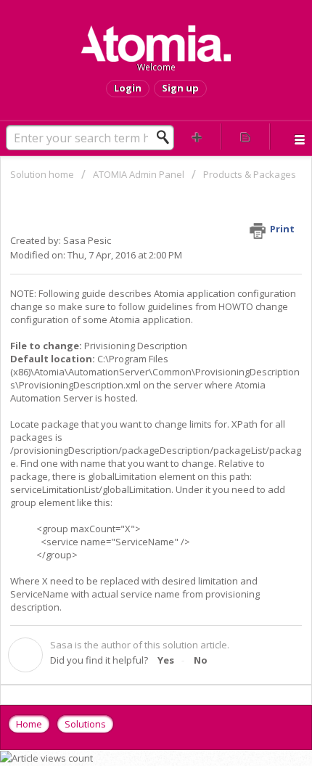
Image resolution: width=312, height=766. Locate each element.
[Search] (167, 137)
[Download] (129, 373)
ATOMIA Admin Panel (139, 174)
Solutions (85, 723)
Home (29, 723)
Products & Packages (249, 174)
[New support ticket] (197, 136)
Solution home (43, 174)
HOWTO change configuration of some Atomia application (149, 313)
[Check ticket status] (245, 136)
